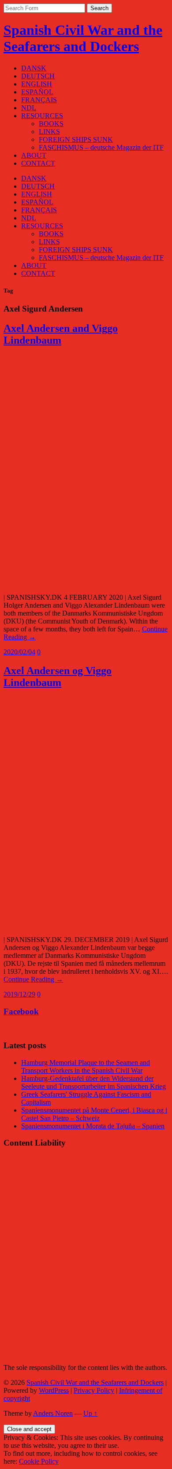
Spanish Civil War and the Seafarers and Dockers (83, 38)
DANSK (33, 68)
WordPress (54, 1390)
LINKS (49, 131)
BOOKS (51, 123)
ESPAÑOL (37, 92)
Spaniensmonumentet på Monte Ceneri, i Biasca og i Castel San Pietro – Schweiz (94, 1114)
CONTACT (38, 163)
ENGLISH (36, 84)
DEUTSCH (38, 76)
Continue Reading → (33, 979)
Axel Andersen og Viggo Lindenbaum (58, 676)
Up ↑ (90, 1413)
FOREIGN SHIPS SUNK (76, 139)
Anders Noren (53, 1413)
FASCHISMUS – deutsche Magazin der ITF (101, 147)
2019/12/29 (19, 994)
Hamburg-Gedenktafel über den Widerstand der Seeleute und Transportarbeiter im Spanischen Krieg (93, 1082)
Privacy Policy (94, 1390)
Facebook (21, 1011)
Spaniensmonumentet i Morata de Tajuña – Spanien (93, 1126)
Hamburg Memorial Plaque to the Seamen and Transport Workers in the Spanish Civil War (85, 1066)
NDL (28, 107)
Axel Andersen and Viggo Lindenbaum (61, 334)
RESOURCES (42, 115)
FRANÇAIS (39, 100)
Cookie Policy (39, 1461)
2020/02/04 (19, 652)
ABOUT (33, 155)
